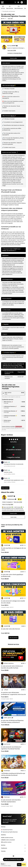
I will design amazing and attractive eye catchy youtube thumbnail (13, 774)
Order (19, 864)
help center (5, 822)
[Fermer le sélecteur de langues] (22, 859)
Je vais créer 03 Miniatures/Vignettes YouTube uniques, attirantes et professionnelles (12, 722)
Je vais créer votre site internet (10, 629)
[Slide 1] (19, 39)
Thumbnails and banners (8, 11)
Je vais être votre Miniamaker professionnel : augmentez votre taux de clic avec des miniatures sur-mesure (13, 694)
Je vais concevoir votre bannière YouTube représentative (11, 800)
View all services (13, 637)
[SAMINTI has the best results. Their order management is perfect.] (15, 499)
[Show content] (25, 845)
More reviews (5, 488)
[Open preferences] (18, 2)
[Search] (15, 2)
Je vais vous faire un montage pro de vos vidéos (13, 549)
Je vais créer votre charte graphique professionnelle (12, 575)
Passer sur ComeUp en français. (12, 859)
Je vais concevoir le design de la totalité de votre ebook (13, 602)
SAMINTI (13, 45)
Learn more (13, 517)
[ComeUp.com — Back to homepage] (2, 2)
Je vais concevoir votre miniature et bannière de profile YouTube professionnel (12, 667)
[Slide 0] (6, 39)
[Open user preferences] (24, 2)
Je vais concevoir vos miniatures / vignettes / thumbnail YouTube (11, 748)
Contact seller (13, 58)
